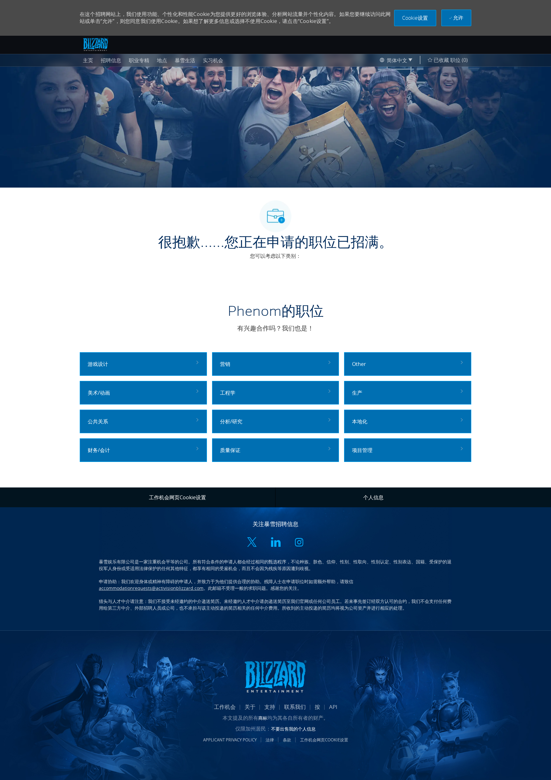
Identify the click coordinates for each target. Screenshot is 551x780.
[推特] (252, 543)
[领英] (275, 543)
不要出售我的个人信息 (293, 729)
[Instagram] (299, 543)
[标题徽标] (96, 44)
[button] (415, 18)
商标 (262, 718)
